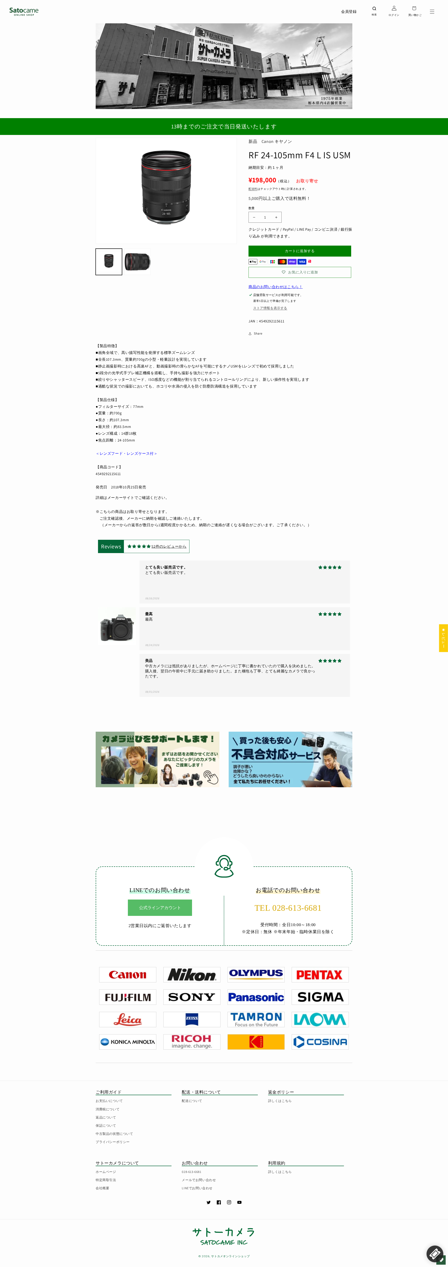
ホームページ (106, 1172)
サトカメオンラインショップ (230, 1256)
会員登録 (349, 11)
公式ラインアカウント (160, 907)
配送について (192, 1101)
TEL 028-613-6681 (288, 908)
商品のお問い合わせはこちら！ (275, 286)
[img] (139, 546)
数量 (251, 208)
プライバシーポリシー (113, 1142)
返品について (106, 1117)
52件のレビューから (168, 546)
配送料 (252, 189)
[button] (432, 12)
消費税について (107, 1109)
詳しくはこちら (280, 1101)
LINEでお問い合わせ (197, 1188)
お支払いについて (109, 1101)
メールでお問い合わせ (199, 1180)
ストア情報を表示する (270, 308)
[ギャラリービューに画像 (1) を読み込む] (109, 262)
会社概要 (102, 1188)
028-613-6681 (191, 1172)
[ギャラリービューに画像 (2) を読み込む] (137, 262)
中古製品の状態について (114, 1134)
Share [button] (258, 333)
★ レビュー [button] (443, 638)
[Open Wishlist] (441, 1260)
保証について (106, 1125)
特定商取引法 (106, 1180)
